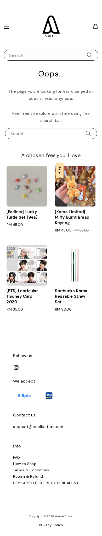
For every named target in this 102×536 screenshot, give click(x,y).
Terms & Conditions (31, 470)
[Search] (89, 55)
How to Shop (25, 463)
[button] (6, 26)
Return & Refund (28, 476)
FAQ (16, 457)
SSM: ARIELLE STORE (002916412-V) (45, 483)
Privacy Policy (51, 525)
